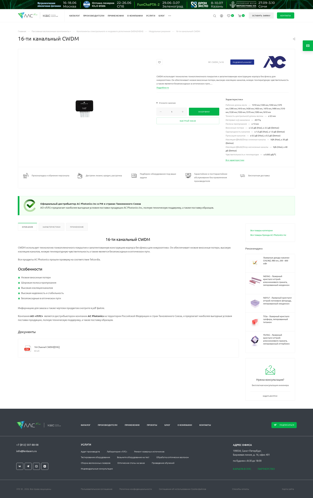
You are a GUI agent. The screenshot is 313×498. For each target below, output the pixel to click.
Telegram (28, 466)
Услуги (86, 444)
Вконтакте (19, 466)
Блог (167, 425)
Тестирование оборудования (95, 457)
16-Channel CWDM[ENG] (47, 346)
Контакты (205, 425)
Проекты (152, 425)
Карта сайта (288, 489)
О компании (185, 425)
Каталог (85, 425)
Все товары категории (261, 230)
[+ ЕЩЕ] (171, 15)
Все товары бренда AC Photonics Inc (268, 235)
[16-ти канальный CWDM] (87, 110)
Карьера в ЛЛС (242, 468)
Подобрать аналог (242, 62)
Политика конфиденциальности (135, 489)
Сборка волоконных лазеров (95, 462)
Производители (107, 425)
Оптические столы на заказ (131, 462)
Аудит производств (90, 451)
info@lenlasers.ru (26, 451)
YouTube (36, 466)
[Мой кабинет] (221, 16)
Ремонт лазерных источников (149, 451)
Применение (77, 227)
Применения (132, 425)
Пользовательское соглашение (96, 489)
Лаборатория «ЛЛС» (117, 451)
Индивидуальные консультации (97, 468)
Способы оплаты (240, 489)
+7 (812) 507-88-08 (27, 444)
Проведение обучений (163, 462)
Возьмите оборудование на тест (133, 457)
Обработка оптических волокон (172, 457)
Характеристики (51, 227)
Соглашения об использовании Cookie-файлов (182, 489)
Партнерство (266, 468)
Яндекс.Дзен (44, 466)
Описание (27, 227)
